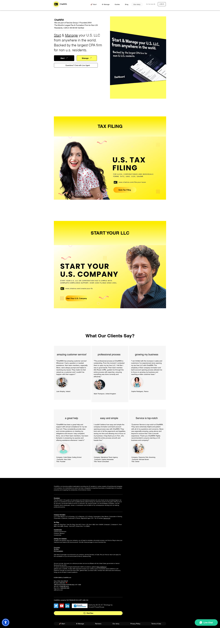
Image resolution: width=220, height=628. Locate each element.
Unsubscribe (57, 535)
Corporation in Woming (115, 516)
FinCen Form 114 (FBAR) (83, 526)
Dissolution (57, 547)
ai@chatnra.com (58, 590)
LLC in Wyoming (69, 516)
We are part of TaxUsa (63, 23)
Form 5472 (79, 524)
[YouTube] (61, 606)
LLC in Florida (89, 516)
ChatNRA (63, 4)
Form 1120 (85, 524)
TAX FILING (110, 126)
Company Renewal (59, 533)
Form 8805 (60, 526)
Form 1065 (92, 524)
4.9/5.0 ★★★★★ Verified (73, 28)
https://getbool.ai (101, 567)
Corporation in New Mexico (101, 516)
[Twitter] (56, 606)
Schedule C (107, 524)
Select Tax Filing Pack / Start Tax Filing (64, 524)
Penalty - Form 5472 (69, 526)
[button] (150, 4)
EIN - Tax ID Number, (97, 518)
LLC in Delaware (79, 516)
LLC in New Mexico (59, 516)
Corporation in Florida (74, 518)
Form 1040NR (99, 524)
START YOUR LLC (110, 233)
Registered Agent (86, 518)
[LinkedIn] (67, 606)
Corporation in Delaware (60, 518)
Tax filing (56, 549)
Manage (71, 35)
